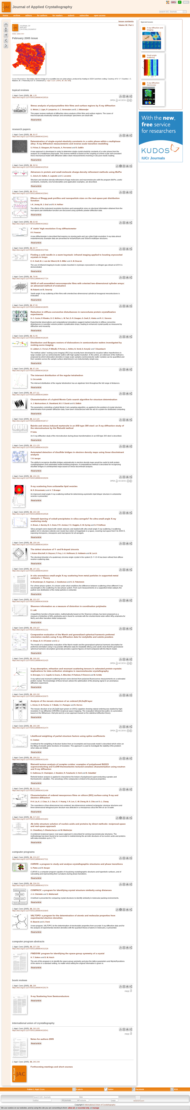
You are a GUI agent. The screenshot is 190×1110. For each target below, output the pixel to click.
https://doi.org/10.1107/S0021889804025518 (30, 167)
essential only (83, 1108)
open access (99, 15)
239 (34, 986)
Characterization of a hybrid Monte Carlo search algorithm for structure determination (74, 399)
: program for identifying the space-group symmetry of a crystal (67, 953)
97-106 (36, 369)
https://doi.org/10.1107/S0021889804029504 (30, 545)
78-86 (35, 277)
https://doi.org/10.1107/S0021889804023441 (30, 137)
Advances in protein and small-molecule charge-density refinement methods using (76, 172)
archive (17, 15)
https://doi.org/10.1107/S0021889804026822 (30, 224)
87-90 (35, 305)
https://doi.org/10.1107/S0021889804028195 (30, 338)
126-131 (36, 476)
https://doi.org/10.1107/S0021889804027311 (30, 859)
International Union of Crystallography (100, 1105)
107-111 (36, 393)
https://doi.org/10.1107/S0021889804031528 (30, 949)
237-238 (36, 947)
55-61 (35, 191)
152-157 (36, 600)
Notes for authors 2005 (42, 1039)
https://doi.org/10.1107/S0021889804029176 (30, 988)
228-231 (36, 883)
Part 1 (131, 25)
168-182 (36, 658)
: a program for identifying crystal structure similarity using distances (71, 890)
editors (28, 15)
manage (95, 1108)
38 (31, 95)
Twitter (111, 1089)
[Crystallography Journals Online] (168, 2)
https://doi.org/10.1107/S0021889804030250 (30, 447)
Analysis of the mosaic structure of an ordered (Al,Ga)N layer (61, 701)
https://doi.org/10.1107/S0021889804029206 (30, 478)
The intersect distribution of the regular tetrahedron (57, 375)
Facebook (140, 1089)
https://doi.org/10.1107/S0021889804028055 (30, 307)
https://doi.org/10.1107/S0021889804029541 (30, 1030)
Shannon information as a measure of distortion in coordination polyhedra (68, 606)
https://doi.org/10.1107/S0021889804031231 (30, 630)
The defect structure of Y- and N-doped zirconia (55, 549)
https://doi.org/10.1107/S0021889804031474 (30, 728)
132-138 (36, 512)
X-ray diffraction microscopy (153, 84)
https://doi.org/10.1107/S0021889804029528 (30, 514)
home (6, 15)
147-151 (36, 569)
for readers (58, 15)
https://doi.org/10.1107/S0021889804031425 (30, 660)
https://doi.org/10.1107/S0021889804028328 (30, 371)
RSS (176, 1089)
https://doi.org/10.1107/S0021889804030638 (30, 601)
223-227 (36, 857)
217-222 (36, 817)
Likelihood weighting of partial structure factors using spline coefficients (68, 736)
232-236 (36, 909)
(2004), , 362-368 (57, 80)
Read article (36, 120)
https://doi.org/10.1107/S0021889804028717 (30, 421)
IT (180, 2)
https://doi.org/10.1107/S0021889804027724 (30, 279)
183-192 (36, 694)
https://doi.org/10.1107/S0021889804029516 (30, 97)
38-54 (35, 165)
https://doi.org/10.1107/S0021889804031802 (30, 819)
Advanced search (138, 1101)
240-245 (36, 1028)
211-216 (36, 789)
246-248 (36, 1062)
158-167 (36, 628)
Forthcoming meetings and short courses (52, 1067)
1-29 (35, 95)
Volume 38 (122, 25)
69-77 (35, 248)
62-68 (35, 222)
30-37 (35, 135)
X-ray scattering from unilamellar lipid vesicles (54, 486)
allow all (71, 1108)
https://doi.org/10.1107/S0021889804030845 (30, 911)
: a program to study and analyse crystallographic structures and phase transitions (77, 864)
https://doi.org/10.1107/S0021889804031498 (30, 790)
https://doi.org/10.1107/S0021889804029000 (30, 571)
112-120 (36, 419)
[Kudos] (161, 155)
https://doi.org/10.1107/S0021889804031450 (30, 760)
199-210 (36, 758)
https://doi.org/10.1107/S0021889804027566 (30, 250)
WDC (186, 2)
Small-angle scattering (152, 56)
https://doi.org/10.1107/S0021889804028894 (30, 395)
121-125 (36, 446)
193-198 (36, 726)
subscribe (84, 15)
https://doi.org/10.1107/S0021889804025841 (30, 193)
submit (71, 15)
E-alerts (79, 1089)
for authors (42, 15)
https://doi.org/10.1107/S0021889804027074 (30, 885)
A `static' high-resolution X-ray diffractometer (53, 228)
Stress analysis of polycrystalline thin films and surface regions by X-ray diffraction (73, 105)
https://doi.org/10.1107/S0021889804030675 (30, 696)
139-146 (36, 543)
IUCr (173, 2)
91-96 (35, 336)
